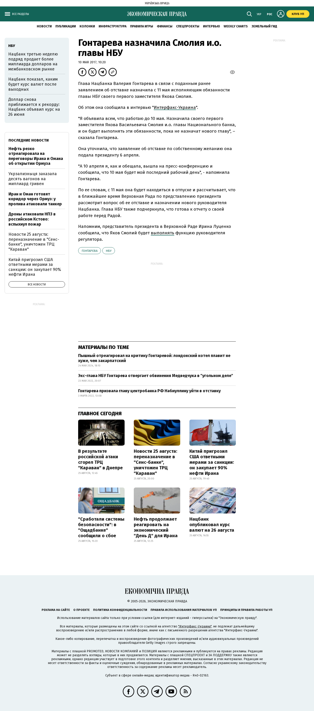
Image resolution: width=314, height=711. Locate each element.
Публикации (65, 26)
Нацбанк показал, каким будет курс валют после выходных (33, 84)
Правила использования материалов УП (184, 610)
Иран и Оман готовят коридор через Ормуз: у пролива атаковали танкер (35, 199)
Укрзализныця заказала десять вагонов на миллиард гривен (33, 178)
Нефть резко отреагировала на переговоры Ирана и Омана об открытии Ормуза (36, 156)
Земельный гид (264, 26)
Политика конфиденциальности (120, 610)
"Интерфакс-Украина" (194, 626)
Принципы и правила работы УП (246, 610)
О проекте (81, 610)
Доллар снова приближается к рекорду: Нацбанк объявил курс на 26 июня (34, 107)
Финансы (164, 26)
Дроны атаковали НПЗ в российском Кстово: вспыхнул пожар (32, 219)
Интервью (211, 26)
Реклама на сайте (56, 610)
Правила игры (141, 26)
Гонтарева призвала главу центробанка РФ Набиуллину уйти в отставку (149, 390)
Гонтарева (89, 250)
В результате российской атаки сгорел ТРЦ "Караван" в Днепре (100, 459)
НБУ (108, 250)
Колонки (87, 26)
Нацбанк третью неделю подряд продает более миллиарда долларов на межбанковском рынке (33, 62)
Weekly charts (236, 26)
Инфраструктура (112, 26)
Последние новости (29, 140)
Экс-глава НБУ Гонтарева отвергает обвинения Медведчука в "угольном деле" (155, 375)
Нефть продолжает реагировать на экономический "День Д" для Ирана (156, 527)
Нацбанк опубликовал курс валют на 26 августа (211, 524)
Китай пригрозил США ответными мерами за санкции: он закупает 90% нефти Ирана (211, 462)
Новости (44, 26)
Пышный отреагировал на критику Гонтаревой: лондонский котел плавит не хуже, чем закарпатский (154, 358)
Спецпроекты (187, 26)
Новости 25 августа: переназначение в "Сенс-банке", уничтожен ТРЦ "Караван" (155, 462)
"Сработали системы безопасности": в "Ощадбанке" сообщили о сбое (101, 527)
